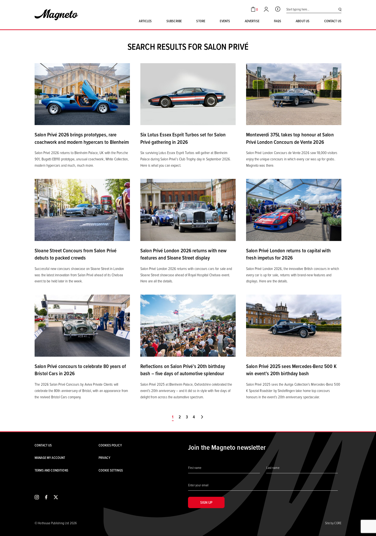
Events (225, 21)
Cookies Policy (110, 445)
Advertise (252, 21)
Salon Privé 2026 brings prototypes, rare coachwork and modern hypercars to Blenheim (82, 138)
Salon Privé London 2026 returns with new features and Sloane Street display (183, 254)
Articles (145, 21)
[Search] (340, 9)
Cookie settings (111, 470)
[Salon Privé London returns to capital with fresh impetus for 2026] (293, 209)
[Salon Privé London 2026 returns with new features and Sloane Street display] (188, 209)
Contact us (332, 21)
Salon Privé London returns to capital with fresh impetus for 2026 (288, 254)
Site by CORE (333, 523)
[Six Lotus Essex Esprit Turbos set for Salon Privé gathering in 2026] (188, 93)
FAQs (277, 21)
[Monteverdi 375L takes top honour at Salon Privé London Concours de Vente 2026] (293, 93)
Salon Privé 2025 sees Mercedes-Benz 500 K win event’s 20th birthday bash (291, 369)
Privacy (104, 457)
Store (200, 21)
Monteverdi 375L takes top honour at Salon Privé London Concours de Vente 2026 (290, 138)
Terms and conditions (51, 470)
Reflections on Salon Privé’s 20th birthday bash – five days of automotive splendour (182, 369)
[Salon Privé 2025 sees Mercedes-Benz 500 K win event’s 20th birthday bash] (293, 325)
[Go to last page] (202, 417)
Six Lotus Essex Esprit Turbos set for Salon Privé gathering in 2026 (183, 138)
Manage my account (50, 457)
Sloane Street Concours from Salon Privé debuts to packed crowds (75, 254)
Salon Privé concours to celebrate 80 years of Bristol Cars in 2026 (80, 369)
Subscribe (174, 21)
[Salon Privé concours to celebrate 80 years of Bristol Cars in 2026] (82, 325)
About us (302, 21)
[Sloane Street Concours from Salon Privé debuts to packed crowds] (82, 209)
